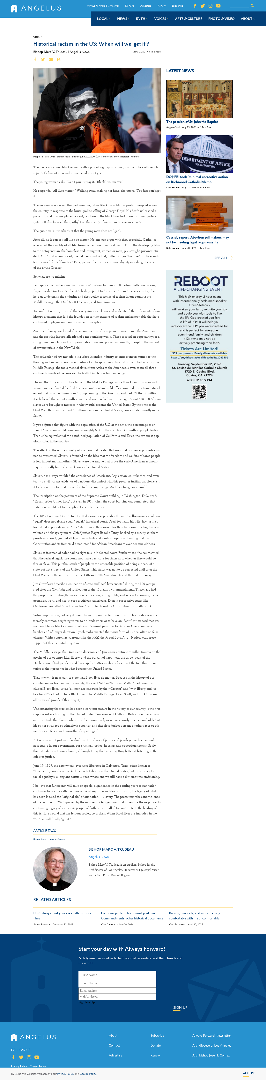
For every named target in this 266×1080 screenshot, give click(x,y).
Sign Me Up (86, 1002)
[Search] (252, 5)
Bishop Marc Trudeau (44, 839)
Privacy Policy (65, 1074)
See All (221, 258)
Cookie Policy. (88, 1074)
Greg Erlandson (177, 924)
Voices (37, 36)
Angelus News (80, 52)
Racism (61, 839)
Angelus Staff (173, 127)
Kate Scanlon (173, 187)
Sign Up (180, 1007)
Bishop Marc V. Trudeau (50, 52)
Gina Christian (108, 924)
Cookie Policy (38, 1066)
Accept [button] (249, 1073)
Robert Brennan (41, 924)
